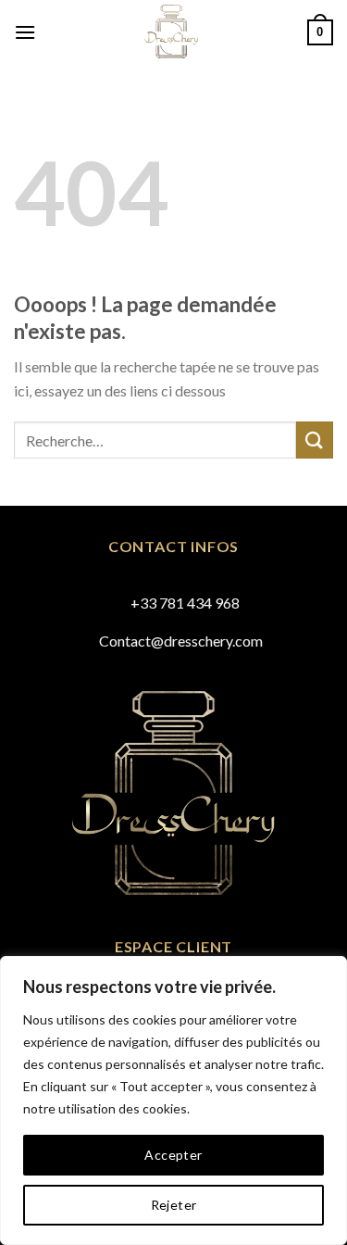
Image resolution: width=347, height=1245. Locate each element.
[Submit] (314, 439)
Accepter (173, 1155)
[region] (173, 1100)
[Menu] (25, 32)
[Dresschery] (171, 32)
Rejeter (174, 1205)
